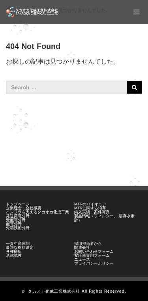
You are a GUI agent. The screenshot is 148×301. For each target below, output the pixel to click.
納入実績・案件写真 (92, 212)
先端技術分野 (18, 228)
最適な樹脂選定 (20, 247)
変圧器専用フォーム (92, 255)
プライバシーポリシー (94, 263)
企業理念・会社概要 (23, 208)
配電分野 (14, 224)
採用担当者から (88, 243)
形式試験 (14, 255)
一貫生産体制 (18, 243)
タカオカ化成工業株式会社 (54, 291)
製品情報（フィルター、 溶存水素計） (104, 218)
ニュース (82, 259)
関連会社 (82, 247)
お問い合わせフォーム (94, 251)
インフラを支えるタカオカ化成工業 (37, 212)
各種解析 (14, 251)
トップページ (18, 204)
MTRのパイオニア (90, 204)
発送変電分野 (18, 216)
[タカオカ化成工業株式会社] (32, 11)
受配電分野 (16, 220)
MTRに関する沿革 (90, 208)
